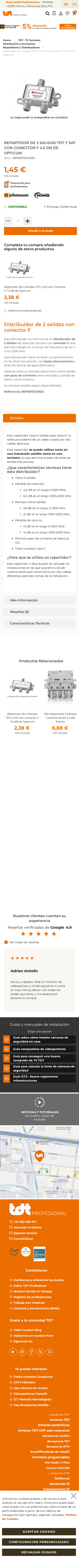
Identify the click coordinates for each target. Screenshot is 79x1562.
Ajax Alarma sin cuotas (31, 1388)
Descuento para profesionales (20, 184)
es (66, 4)
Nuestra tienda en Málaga (33, 1291)
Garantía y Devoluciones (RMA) (36, 1308)
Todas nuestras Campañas (33, 1377)
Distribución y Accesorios (19, 43)
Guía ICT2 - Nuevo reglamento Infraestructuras (35, 1078)
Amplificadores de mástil (50, 1452)
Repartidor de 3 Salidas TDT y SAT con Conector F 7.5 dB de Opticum (22, 717)
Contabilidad (23, 1239)
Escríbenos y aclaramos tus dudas (39, 1280)
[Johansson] (16, 197)
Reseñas (19, 612)
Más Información (24, 600)
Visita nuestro (28, 1330)
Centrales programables (51, 1457)
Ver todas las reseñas (24, 942)
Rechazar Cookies (39, 1552)
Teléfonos (62, 1478)
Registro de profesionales (32, 1297)
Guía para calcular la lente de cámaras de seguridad (44, 1068)
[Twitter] (40, 1352)
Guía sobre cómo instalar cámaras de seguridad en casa (40, 1039)
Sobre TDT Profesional (30, 1286)
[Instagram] (22, 1352)
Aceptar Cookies (39, 1531)
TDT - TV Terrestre (29, 40)
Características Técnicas (29, 623)
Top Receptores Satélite (31, 1405)
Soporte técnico (25, 1233)
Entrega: (53, 207)
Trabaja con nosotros (29, 1302)
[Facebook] (31, 1352)
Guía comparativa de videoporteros (39, 1049)
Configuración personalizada (39, 1542)
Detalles (16, 418)
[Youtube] (13, 1352)
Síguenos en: (23, 1341)
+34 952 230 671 (25, 1222)
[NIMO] (42, 197)
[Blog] (49, 1352)
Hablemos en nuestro (33, 1335)
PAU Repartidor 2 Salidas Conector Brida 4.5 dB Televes (60, 717)
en (75, 4)
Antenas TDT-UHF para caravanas (44, 1430)
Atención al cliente (28, 1227)
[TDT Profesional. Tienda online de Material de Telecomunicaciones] (15, 13)
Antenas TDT (60, 1420)
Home (7, 40)
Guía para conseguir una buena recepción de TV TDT (36, 1058)
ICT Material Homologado (32, 1399)
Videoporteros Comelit (30, 1394)
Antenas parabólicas (54, 1425)
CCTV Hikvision (25, 1382)
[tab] (39, 418)
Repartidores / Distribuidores (21, 47)
